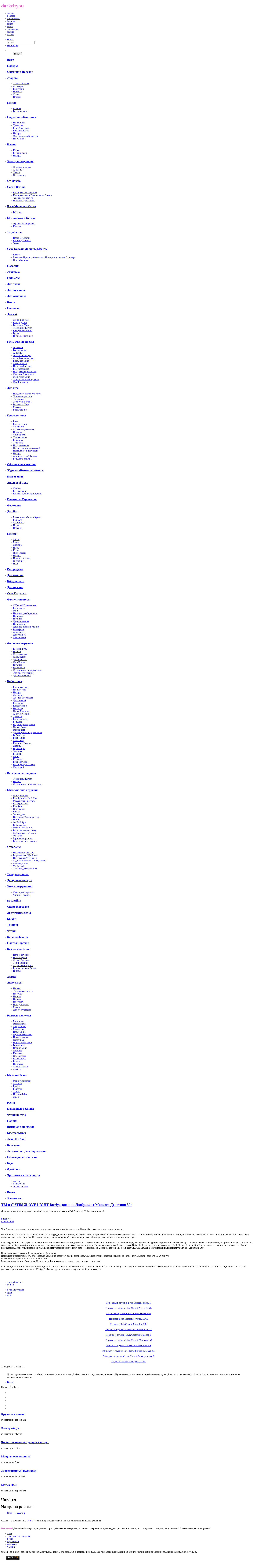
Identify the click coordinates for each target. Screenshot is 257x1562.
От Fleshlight (19, 822)
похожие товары (15, 1289)
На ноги (17, 996)
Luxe (15, 421)
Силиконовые (20, 363)
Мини (16, 610)
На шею (17, 988)
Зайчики (17, 1050)
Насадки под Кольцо (23, 852)
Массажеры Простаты (24, 801)
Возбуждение (20, 322)
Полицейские (20, 1048)
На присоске (19, 624)
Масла (16, 542)
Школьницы (19, 1058)
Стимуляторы (20, 654)
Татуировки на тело (23, 991)
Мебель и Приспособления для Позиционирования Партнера (44, 257)
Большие (17, 721)
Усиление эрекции (22, 396)
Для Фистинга (20, 382)
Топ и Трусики (20, 963)
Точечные (18, 442)
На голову (18, 1001)
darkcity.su (12, 5)
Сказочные (18, 1040)
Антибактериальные (23, 358)
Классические (20, 424)
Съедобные (19, 561)
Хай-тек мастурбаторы (24, 833)
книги (10, 26)
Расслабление (20, 491)
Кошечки (17, 1053)
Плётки (17, 97)
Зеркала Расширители (24, 223)
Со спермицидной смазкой (26, 448)
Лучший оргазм (21, 320)
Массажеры (19, 729)
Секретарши (19, 1026)
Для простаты (20, 659)
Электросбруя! (10, 1428)
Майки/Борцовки (22, 1081)
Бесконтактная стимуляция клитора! (25, 1442)
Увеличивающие (21, 377)
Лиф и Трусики (21, 960)
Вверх (10, 1382)
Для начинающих (22, 675)
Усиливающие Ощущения (26, 379)
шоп (9, 1295)
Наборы (17, 133)
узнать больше (14, 1282)
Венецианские (20, 111)
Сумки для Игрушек (23, 892)
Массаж (17, 407)
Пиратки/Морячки (22, 1042)
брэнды (11, 21)
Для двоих (18, 695)
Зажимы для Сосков (23, 198)
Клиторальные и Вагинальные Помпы (32, 195)
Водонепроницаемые (24, 724)
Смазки (17, 488)
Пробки (17, 651)
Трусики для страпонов (25, 868)
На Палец (18, 708)
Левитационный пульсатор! (19, 1470)
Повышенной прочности (25, 450)
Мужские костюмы (22, 1034)
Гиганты (17, 618)
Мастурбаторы (20, 795)
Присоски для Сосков (24, 200)
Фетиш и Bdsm (20, 1066)
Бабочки (17, 754)
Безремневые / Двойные (25, 855)
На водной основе (22, 366)
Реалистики (19, 608)
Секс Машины (20, 260)
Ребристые (18, 440)
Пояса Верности (21, 238)
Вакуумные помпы (22, 330)
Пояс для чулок (21, 1004)
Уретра (16, 172)
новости (11, 16)
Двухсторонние (21, 621)
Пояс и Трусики (21, 955)
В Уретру (17, 212)
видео (10, 24)
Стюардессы (19, 1056)
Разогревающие (21, 369)
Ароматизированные (23, 429)
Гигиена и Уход (21, 325)
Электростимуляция (23, 673)
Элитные (17, 751)
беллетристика (20, 1186)
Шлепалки (18, 89)
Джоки (16, 1097)
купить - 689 (7, 1221)
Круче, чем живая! (13, 1414)
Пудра (16, 547)
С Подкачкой (19, 657)
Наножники (19, 138)
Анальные (18, 169)
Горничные (19, 1045)
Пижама (17, 971)
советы (16, 1181)
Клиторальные (20, 687)
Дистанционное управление (27, 670)
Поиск (10, 39)
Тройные (17, 716)
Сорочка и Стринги (23, 965)
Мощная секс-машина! (16, 1456)
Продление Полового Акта (27, 393)
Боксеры (17, 1089)
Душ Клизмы (19, 662)
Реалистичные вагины (24, 830)
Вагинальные (20, 350)
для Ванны (18, 522)
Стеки (16, 94)
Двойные (17, 746)
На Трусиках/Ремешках (25, 858)
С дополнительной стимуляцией (29, 860)
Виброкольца (19, 825)
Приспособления (21, 558)
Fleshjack (17, 806)
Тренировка (19, 399)
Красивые (18, 703)
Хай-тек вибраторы (23, 697)
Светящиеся (19, 434)
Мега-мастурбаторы (23, 827)
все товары (12, 45)
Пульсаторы (19, 748)
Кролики (17, 759)
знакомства (12, 29)
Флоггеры (18, 86)
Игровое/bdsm (20, 1094)
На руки (17, 999)
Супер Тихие (19, 727)
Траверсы (18, 125)
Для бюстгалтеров (22, 1009)
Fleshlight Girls (20, 803)
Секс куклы (19, 809)
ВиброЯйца (19, 738)
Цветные (17, 432)
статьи (10, 34)
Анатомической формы (25, 456)
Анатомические (21, 713)
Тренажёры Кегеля (22, 328)
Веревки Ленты (21, 130)
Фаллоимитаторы (22, 167)
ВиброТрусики (20, 762)
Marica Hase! (9, 1484)
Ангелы (17, 1069)
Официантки (19, 1024)
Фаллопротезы (20, 863)
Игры (16, 525)
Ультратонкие (20, 437)
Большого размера (22, 458)
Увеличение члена (22, 401)
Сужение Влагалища (23, 374)
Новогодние (19, 1032)
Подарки (17, 528)
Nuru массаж (19, 553)
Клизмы (17, 226)
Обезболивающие (22, 355)
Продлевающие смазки (24, 371)
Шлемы (17, 108)
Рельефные (18, 629)
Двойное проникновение (26, 626)
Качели (16, 254)
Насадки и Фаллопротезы (26, 817)
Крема (16, 550)
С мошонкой (19, 637)
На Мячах (18, 616)
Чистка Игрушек (21, 895)
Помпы (17, 819)
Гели (15, 563)
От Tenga (17, 835)
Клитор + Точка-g (22, 743)
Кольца (16, 811)
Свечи (16, 539)
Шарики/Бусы (20, 649)
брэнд (10, 1292)
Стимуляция (19, 175)
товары (10, 13)
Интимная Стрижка (23, 336)
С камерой (18, 767)
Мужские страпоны (23, 838)
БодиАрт (17, 520)
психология (19, 1183)
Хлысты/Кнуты (21, 83)
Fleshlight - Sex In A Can (25, 798)
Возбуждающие (21, 361)
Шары (16, 150)
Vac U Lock (19, 866)
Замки (16, 243)
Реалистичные (20, 719)
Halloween (18, 1064)
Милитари (18, 1021)
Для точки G (19, 634)
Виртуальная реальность (25, 841)
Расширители (20, 153)
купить (10, 1284)
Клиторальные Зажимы (25, 192)
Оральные (18, 347)
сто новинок (13, 18)
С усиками (18, 426)
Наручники (19, 122)
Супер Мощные (21, 711)
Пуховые (17, 91)
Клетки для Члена (22, 240)
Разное (16, 1061)
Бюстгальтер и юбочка (24, 968)
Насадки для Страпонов (25, 613)
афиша (10, 32)
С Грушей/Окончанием (24, 605)
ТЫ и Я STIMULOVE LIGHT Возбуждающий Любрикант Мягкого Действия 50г (66, 1205)
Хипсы (16, 1091)
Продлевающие (21, 445)
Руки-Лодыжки (21, 128)
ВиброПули (19, 735)
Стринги (17, 1083)
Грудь (16, 333)
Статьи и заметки (16, 1513)
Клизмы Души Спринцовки (27, 493)
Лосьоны (17, 545)
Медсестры (18, 1029)
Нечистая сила (20, 1037)
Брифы (16, 1086)
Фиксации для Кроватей (25, 136)
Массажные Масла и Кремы (27, 517)
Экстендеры (19, 814)
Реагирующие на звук (24, 764)
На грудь (17, 993)
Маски (16, 1007)
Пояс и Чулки (20, 957)
